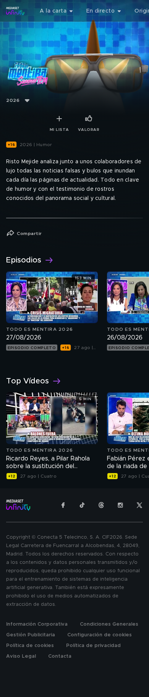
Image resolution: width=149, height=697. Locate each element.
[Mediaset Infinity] (15, 11)
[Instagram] (120, 505)
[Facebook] (63, 505)
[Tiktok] (82, 505)
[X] (139, 505)
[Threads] (101, 505)
